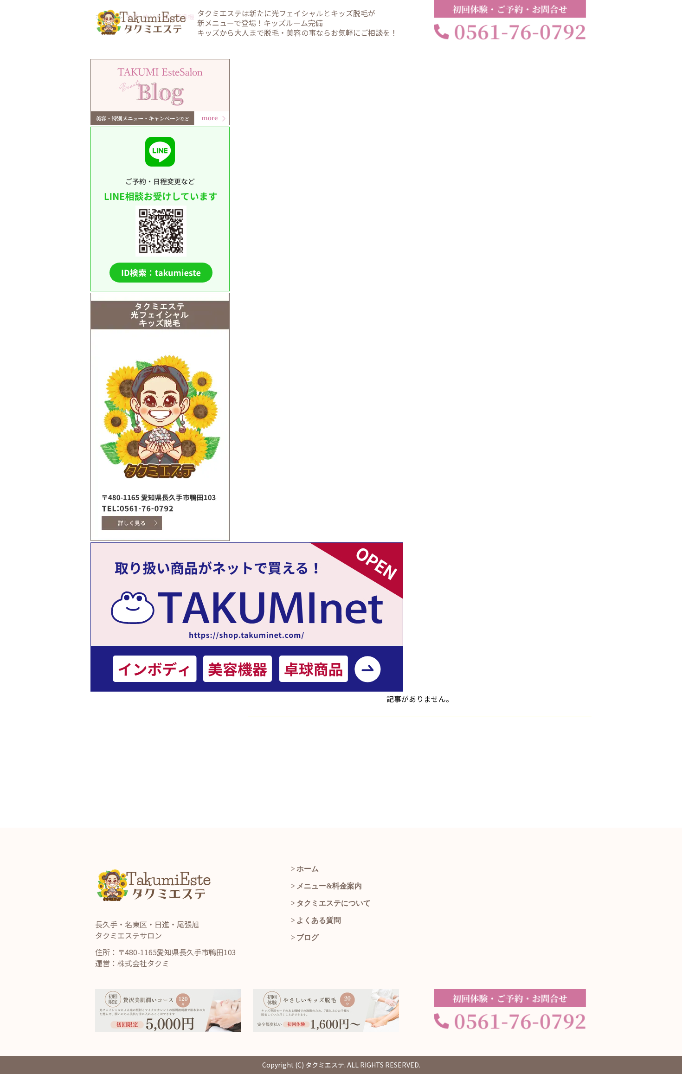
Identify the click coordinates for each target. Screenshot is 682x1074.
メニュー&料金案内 (329, 886)
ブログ (307, 937)
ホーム (307, 869)
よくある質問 (318, 920)
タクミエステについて (333, 903)
